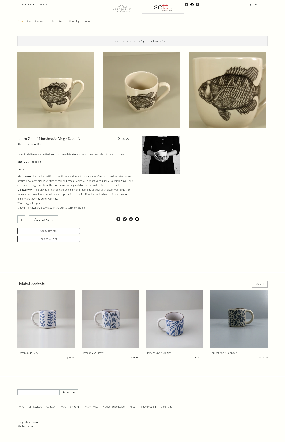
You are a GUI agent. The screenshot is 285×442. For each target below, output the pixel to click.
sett (40, 422)
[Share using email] (137, 218)
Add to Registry (48, 231)
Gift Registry (35, 406)
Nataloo (30, 426)
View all (260, 284)
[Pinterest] (197, 4)
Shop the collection (29, 144)
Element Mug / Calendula (223, 353)
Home (20, 406)
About (133, 406)
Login (21, 4)
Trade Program (149, 406)
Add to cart (43, 219)
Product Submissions (114, 406)
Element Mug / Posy (93, 353)
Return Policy (91, 406)
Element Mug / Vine (28, 353)
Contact (50, 406)
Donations (166, 406)
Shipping (74, 406)
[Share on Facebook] (118, 218)
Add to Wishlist (49, 239)
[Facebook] (186, 4)
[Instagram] (192, 4)
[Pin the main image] (131, 218)
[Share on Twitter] (125, 218)
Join (29, 4)
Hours (62, 406)
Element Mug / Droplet (158, 353)
